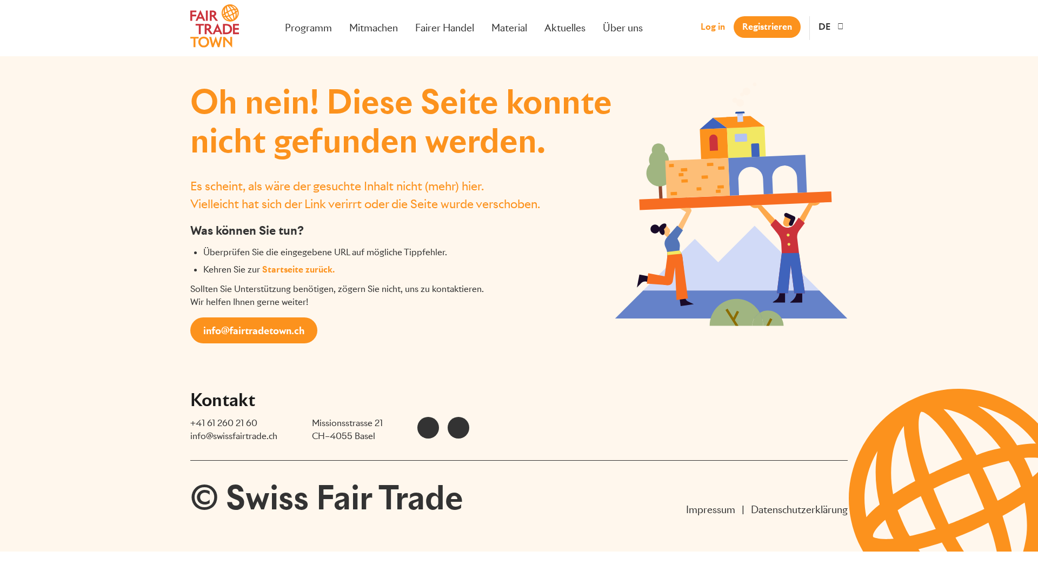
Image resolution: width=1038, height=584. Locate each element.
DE (824, 26)
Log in (713, 26)
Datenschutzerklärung (799, 509)
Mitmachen (373, 28)
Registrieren (767, 26)
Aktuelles (564, 28)
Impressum (710, 509)
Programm (308, 28)
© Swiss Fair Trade (326, 497)
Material (509, 28)
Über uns (623, 28)
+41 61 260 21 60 (223, 423)
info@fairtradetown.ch (253, 330)
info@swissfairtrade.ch (233, 436)
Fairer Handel (444, 28)
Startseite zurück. (298, 269)
